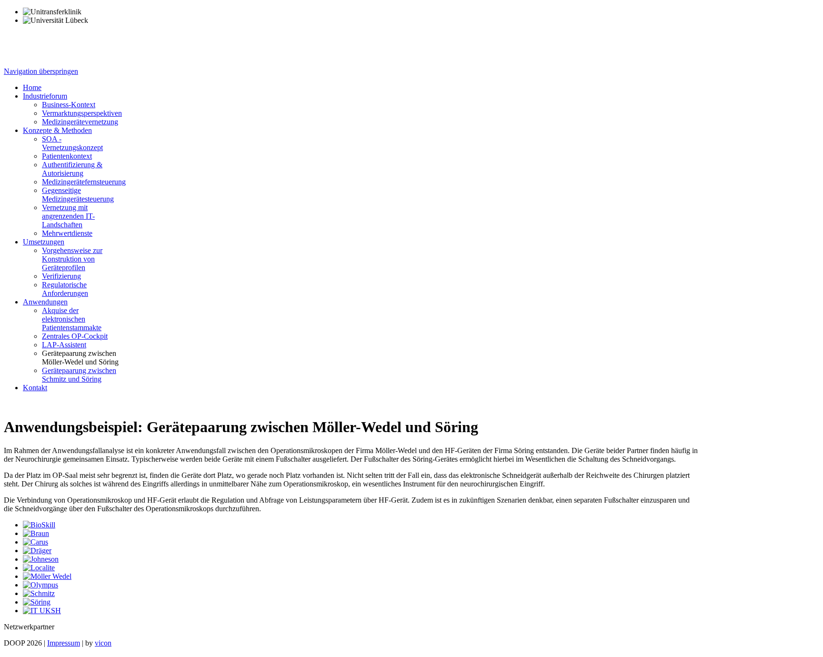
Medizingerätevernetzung (80, 122)
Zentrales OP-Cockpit (75, 336)
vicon (103, 643)
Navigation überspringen (41, 71)
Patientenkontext (67, 156)
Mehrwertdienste (67, 233)
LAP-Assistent (64, 345)
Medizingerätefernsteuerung (84, 182)
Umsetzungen (43, 242)
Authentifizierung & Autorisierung (72, 169)
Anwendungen (45, 302)
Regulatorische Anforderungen (65, 289)
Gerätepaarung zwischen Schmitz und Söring (79, 374)
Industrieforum (45, 96)
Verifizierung (61, 276)
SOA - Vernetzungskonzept (72, 143)
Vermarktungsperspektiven (82, 113)
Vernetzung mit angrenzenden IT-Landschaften (68, 216)
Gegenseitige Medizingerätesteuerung (78, 194)
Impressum (63, 643)
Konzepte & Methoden (57, 130)
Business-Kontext (68, 105)
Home (32, 87)
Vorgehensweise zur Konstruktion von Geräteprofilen (72, 259)
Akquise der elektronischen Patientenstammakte (71, 319)
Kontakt (35, 388)
